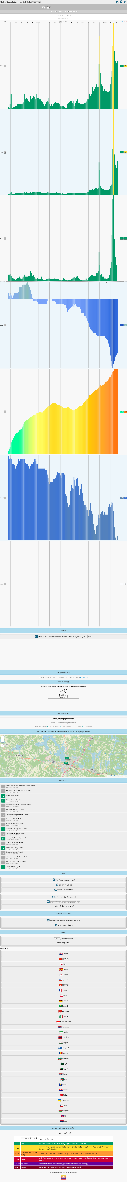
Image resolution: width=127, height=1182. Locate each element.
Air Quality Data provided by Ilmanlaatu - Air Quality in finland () (63, 677)
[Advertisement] (59, 655)
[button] (67, 759)
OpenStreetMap (115, 776)
